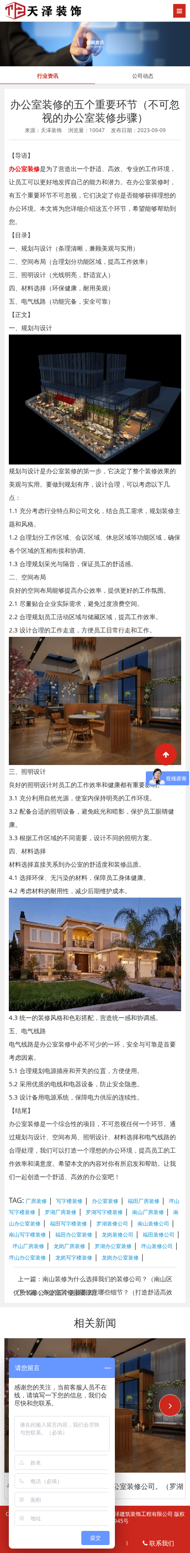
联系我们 (161, 1543)
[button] (170, 1405)
